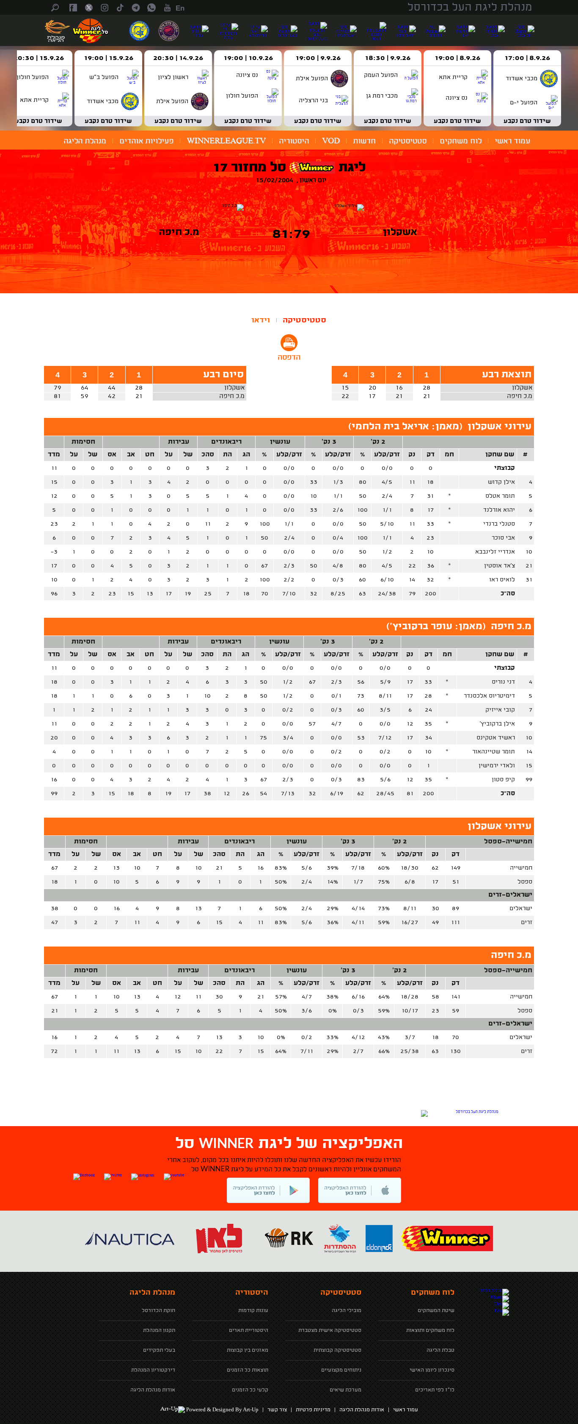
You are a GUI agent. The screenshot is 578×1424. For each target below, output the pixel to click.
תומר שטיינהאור (493, 751)
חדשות (364, 141)
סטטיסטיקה (408, 141)
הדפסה (289, 357)
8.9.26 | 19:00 (457, 58)
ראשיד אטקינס (495, 737)
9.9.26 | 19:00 (318, 58)
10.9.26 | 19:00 (248, 58)
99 (529, 779)
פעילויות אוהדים (146, 141)
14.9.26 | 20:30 (178, 58)
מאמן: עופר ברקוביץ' (436, 627)
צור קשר (277, 1410)
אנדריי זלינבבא (495, 551)
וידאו (260, 320)
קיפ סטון (503, 779)
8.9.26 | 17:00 (527, 58)
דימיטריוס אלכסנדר (489, 696)
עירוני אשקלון (499, 427)
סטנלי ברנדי (499, 524)
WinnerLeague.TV (226, 141)
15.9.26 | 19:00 (108, 58)
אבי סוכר (503, 538)
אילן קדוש (501, 482)
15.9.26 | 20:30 (39, 58)
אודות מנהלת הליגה (361, 1410)
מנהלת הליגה (84, 141)
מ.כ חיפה (519, 396)
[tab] (304, 320)
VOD (331, 141)
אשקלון (522, 388)
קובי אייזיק (500, 710)
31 (529, 579)
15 (529, 765)
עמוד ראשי (512, 141)
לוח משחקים (461, 141)
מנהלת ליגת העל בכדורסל (469, 8)
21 (529, 565)
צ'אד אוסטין (499, 565)
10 (529, 551)
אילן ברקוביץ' (497, 723)
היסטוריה (294, 141)
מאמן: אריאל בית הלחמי (405, 427)
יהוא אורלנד (499, 510)
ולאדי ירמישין (497, 765)
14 (529, 751)
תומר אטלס (500, 496)
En (180, 8)
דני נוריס (503, 682)
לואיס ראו (502, 579)
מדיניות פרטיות (313, 1410)
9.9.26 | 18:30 (387, 58)
